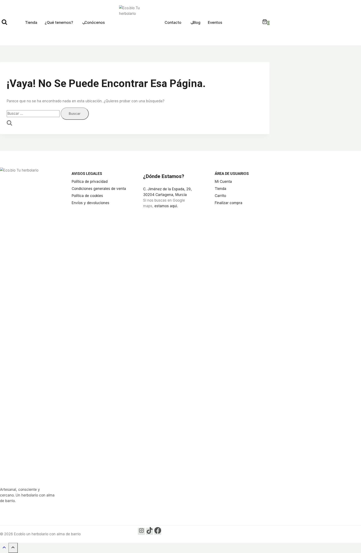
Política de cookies (87, 196)
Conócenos (94, 22)
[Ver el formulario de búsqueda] (4, 23)
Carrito (220, 196)
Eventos (215, 22)
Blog (196, 22)
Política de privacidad (90, 181)
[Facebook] (157, 531)
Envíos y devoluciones (90, 203)
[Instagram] (141, 531)
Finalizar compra (228, 203)
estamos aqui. (166, 206)
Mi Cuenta (223, 181)
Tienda (31, 22)
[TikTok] (149, 531)
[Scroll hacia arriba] (4, 548)
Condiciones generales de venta (99, 189)
